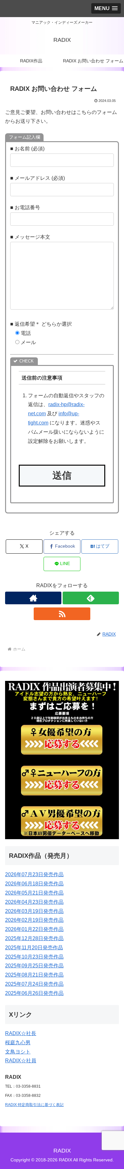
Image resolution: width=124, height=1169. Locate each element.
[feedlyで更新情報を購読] (91, 598)
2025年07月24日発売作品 (34, 984)
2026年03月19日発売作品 (34, 911)
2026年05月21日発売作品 (34, 893)
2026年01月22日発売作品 (34, 929)
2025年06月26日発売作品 (34, 993)
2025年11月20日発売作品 (34, 947)
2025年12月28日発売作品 (34, 938)
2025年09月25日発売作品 (34, 965)
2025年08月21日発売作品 (34, 974)
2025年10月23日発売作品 (34, 956)
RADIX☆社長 (20, 1033)
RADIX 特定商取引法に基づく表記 (34, 1105)
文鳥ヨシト (18, 1051)
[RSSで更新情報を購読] (62, 613)
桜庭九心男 (18, 1042)
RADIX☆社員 (20, 1060)
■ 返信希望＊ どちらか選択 (41, 324)
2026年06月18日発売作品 (34, 883)
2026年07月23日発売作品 (34, 874)
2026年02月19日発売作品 (34, 920)
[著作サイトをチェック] (33, 598)
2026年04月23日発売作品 (34, 902)
